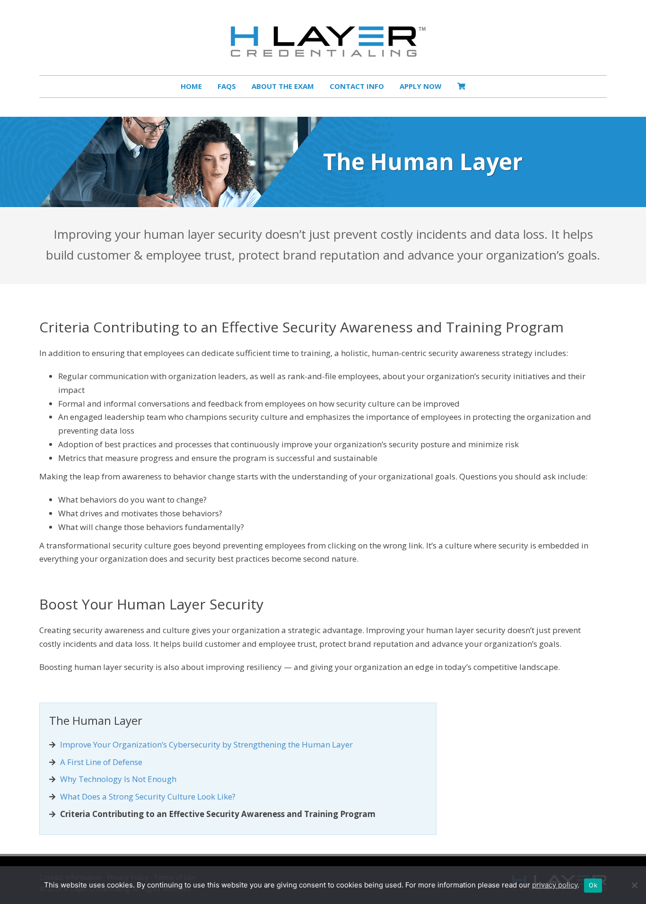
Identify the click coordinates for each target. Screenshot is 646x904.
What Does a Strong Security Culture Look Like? (148, 796)
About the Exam (283, 86)
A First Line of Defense (101, 761)
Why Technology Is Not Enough (118, 779)
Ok (593, 885)
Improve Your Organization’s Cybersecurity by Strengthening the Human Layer (206, 744)
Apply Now (421, 86)
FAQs (227, 86)
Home (191, 86)
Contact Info (357, 86)
